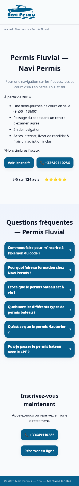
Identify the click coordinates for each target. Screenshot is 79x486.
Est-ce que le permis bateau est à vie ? (36, 289)
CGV (39, 481)
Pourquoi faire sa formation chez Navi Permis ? (36, 270)
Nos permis (22, 29)
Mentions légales (59, 481)
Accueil (8, 29)
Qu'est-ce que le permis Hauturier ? (37, 329)
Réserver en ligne (39, 450)
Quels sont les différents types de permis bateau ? (36, 309)
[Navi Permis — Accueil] (21, 12)
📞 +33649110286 (55, 162)
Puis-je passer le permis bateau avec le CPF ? (34, 349)
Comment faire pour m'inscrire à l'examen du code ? (36, 250)
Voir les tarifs (19, 162)
